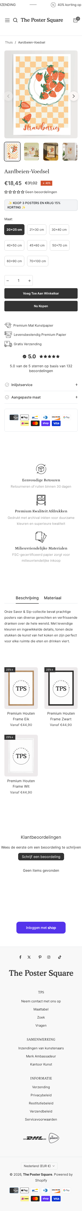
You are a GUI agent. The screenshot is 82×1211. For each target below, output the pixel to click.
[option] (41, 94)
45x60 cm (37, 245)
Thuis (9, 42)
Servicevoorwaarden (41, 1119)
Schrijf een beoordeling (41, 856)
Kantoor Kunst (41, 1064)
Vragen (41, 1025)
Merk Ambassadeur (41, 1056)
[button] (14, 192)
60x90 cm (14, 261)
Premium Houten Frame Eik (21, 716)
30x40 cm (59, 229)
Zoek (41, 1017)
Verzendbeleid (41, 1111)
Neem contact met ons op (41, 1001)
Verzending (41, 1087)
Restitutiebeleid (41, 1103)
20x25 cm (14, 229)
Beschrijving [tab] (27, 598)
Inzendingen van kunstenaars (41, 1048)
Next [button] (74, 96)
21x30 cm (37, 229)
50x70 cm (59, 245)
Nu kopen (41, 306)
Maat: (8, 219)
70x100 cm (38, 261)
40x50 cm (14, 245)
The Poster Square (37, 1174)
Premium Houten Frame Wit (21, 784)
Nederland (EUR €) (37, 1166)
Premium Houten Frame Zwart (61, 716)
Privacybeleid (41, 1095)
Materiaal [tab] (52, 598)
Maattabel (41, 1009)
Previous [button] (8, 96)
